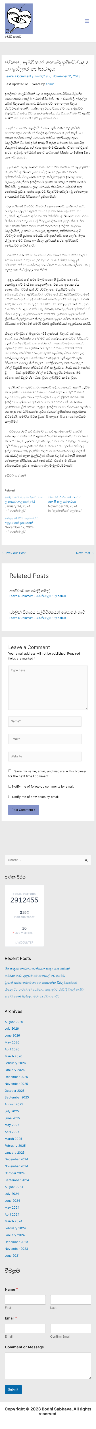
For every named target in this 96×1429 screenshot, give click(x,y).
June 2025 (12, 1118)
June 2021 (12, 1255)
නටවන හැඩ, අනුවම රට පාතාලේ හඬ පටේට (35, 976)
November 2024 (16, 1166)
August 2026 (14, 1022)
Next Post (85, 553)
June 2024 (12, 1200)
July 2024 (12, 1193)
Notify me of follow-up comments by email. (43, 786)
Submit (13, 1389)
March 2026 (13, 1056)
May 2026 (12, 1042)
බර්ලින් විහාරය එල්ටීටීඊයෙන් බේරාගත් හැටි (47, 612)
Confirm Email (60, 1336)
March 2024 (13, 1221)
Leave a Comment (18, 76)
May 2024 (12, 1207)
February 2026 (15, 1063)
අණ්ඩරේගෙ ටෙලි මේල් (29, 590)
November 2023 (16, 1248)
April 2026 (12, 1049)
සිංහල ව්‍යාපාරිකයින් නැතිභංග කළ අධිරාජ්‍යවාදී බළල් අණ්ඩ (44, 989)
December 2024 (16, 1159)
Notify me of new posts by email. (35, 797)
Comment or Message (24, 1347)
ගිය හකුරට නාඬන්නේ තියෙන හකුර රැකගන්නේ (37, 969)
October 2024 (15, 1173)
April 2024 (12, 1214)
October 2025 (15, 1090)
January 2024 (15, 1235)
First (8, 1307)
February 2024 (15, 1228)
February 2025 (15, 1145)
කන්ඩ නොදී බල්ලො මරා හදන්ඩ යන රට (32, 996)
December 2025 (16, 1077)
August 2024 (14, 1187)
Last (53, 1307)
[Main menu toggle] (87, 21)
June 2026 (12, 1035)
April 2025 (12, 1132)
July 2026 (12, 1028)
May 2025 (12, 1125)
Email (9, 1336)
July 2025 (12, 1111)
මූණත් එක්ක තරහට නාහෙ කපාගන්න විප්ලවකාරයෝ (41, 982)
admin (50, 84)
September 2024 (17, 1180)
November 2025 (16, 1083)
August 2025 (14, 1104)
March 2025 (13, 1138)
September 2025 (17, 1097)
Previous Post (14, 553)
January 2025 (15, 1152)
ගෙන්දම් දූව (42, 76)
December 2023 (16, 1242)
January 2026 (15, 1070)
